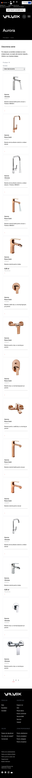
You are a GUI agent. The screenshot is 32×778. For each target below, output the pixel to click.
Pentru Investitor (21, 742)
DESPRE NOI (20, 700)
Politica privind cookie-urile (8, 756)
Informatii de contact (19, 6)
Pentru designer (21, 739)
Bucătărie (4, 708)
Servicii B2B (20, 716)
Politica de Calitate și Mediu (8, 754)
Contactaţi (4, 739)
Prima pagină (6, 37)
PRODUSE (4, 700)
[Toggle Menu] (29, 16)
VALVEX (3, 728)
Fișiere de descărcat (13, 5)
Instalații (3, 711)
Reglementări (4, 759)
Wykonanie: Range (6, 767)
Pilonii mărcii (20, 711)
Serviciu (19, 719)
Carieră (19, 722)
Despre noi (2, 5)
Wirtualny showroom (15, 10)
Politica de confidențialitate (8, 751)
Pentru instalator (22, 736)
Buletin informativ (5, 761)
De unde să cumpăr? (5, 6)
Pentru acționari (21, 713)
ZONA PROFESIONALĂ (23, 728)
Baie (2, 705)
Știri (18, 708)
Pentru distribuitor (22, 733)
